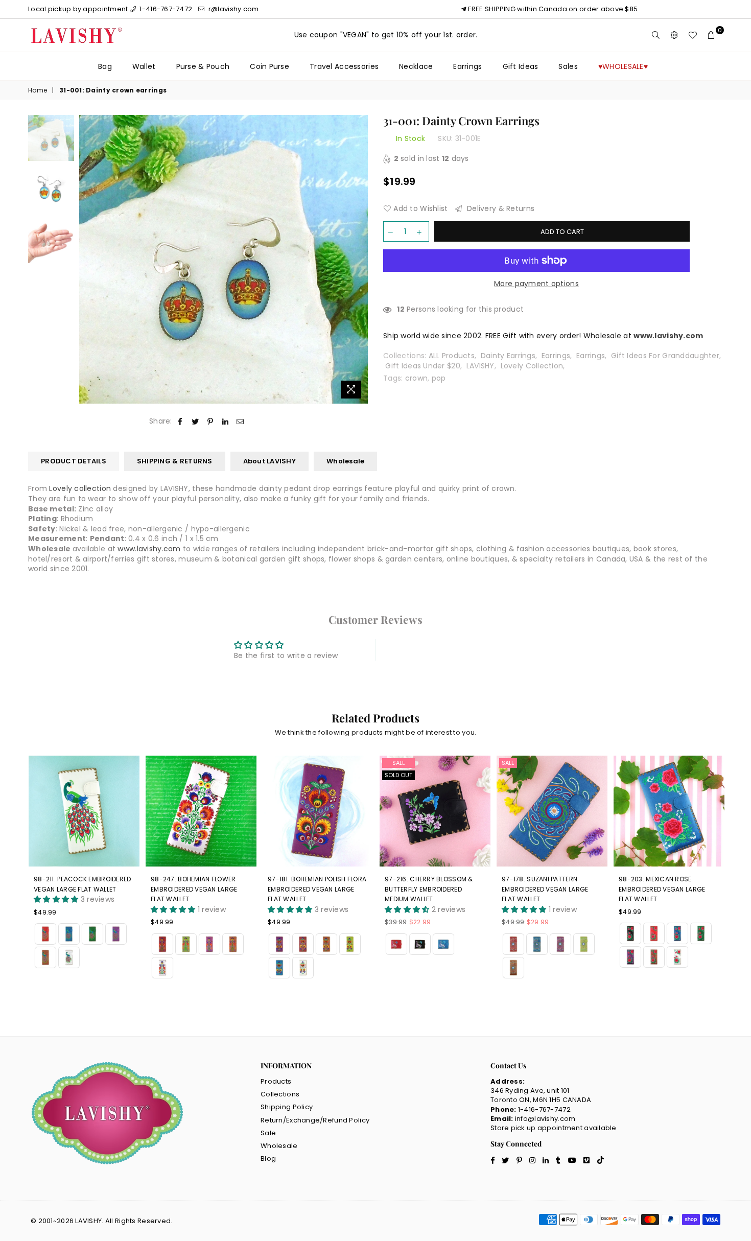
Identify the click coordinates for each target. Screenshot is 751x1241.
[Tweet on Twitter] (195, 421)
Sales (567, 66)
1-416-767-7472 (165, 9)
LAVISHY (480, 366)
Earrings (467, 66)
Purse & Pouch (203, 66)
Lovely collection (80, 488)
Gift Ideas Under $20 (422, 366)
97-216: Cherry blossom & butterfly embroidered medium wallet (429, 889)
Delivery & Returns (499, 209)
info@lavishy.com (545, 1118)
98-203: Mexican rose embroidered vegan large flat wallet (662, 889)
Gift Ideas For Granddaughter (665, 355)
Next (359, 259)
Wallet (144, 66)
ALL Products (452, 355)
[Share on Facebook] (180, 421)
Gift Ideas (520, 66)
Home (37, 90)
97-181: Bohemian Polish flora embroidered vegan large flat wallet (317, 889)
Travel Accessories (344, 66)
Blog (268, 1158)
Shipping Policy (287, 1107)
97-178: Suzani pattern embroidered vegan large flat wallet (545, 889)
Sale (398, 763)
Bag (105, 66)
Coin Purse (269, 66)
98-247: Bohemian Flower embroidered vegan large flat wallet (194, 889)
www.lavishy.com (149, 549)
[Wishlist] (693, 35)
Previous (88, 259)
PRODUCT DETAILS (73, 461)
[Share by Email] (240, 421)
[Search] (656, 35)
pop (439, 378)
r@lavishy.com (233, 9)
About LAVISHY (269, 461)
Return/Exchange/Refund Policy (315, 1120)
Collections (280, 1094)
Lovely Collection (532, 366)
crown (416, 378)
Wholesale (345, 461)
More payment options (536, 284)
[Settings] (674, 35)
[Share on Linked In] (225, 421)
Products (276, 1081)
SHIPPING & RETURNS (175, 461)
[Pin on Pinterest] (210, 421)
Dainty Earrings (508, 355)
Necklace (416, 66)
